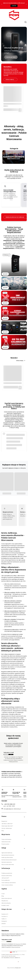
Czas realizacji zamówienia (9, 882)
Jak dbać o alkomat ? (7, 823)
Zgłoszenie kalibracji (7, 853)
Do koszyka (20, 110)
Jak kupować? (5, 878)
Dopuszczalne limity (7, 875)
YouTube (4, 916)
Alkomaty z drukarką (10, 619)
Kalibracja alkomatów (7, 857)
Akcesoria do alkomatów (11, 629)
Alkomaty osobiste (9, 592)
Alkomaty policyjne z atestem (13, 601)
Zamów (14, 5)
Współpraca (5, 900)
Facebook (4, 914)
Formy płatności (6, 880)
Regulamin (4, 821)
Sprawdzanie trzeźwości (8, 855)
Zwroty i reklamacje (7, 828)
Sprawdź (13, 163)
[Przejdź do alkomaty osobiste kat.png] (13, 157)
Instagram (4, 921)
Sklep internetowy (13, 967)
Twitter (3, 919)
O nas (3, 893)
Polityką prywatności (15, 947)
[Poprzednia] (1, 4)
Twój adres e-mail (9, 752)
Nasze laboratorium (7, 898)
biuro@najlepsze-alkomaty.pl (12, 809)
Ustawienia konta (6, 841)
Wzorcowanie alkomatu (8, 864)
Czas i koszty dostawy (7, 885)
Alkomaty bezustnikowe (11, 611)
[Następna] (26, 4)
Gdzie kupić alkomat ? (7, 826)
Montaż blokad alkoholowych (9, 860)
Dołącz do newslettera (10, 754)
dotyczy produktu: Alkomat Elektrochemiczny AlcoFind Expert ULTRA (15, 447)
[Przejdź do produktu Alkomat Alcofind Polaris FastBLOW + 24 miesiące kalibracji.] (12, 95)
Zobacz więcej (19, 360)
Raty (3, 830)
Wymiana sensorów (7, 862)
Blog (3, 896)
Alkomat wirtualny (6, 903)
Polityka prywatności (7, 873)
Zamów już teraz (11, 57)
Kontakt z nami (5, 905)
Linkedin (4, 923)
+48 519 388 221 (9, 804)
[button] (13, 817)
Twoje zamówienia (6, 839)
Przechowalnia (5, 844)
